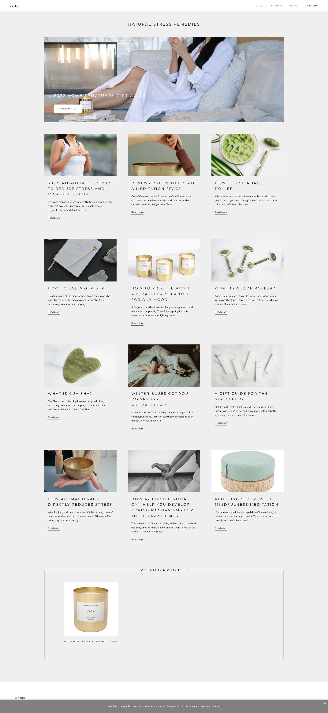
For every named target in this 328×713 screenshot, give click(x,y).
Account (277, 6)
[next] (283, 614)
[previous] (44, 614)
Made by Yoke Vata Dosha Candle (90, 641)
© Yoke (20, 698)
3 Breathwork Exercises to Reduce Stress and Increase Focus (80, 188)
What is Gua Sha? (70, 393)
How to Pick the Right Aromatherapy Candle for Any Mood (160, 294)
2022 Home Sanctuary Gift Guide (100, 95)
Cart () (312, 5)
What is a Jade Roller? (245, 288)
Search (294, 6)
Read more (67, 108)
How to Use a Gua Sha (76, 288)
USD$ (258, 6)
